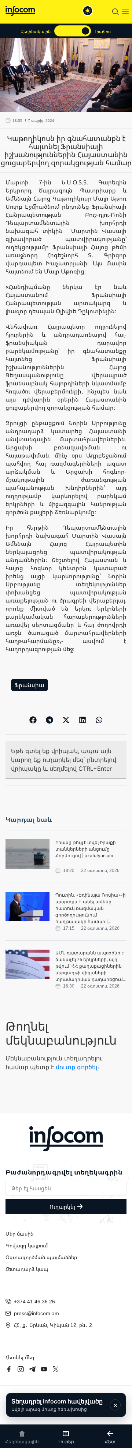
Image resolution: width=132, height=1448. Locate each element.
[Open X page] (55, 1369)
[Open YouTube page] (44, 1369)
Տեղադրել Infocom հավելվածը (57, 1405)
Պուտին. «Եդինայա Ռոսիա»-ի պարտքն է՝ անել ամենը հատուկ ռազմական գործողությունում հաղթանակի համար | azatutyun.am (90, 908)
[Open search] (115, 11)
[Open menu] (125, 11)
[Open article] (28, 854)
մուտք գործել (76, 1067)
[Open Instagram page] (20, 1369)
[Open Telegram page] (32, 1369)
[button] (33, 719)
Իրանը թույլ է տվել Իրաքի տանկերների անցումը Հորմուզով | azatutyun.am (85, 849)
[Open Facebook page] (9, 1369)
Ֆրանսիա (29, 685)
